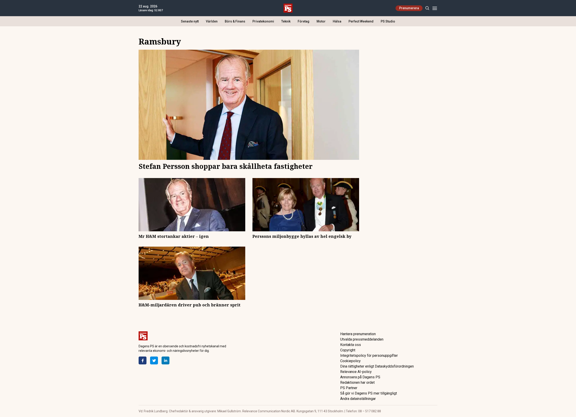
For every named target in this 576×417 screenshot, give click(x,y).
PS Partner (348, 388)
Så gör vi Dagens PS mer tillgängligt (368, 393)
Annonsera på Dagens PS (360, 377)
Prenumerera (409, 8)
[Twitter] (154, 360)
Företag (303, 21)
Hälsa (337, 21)
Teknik (285, 21)
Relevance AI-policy (356, 372)
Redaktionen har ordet (357, 382)
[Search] (427, 8)
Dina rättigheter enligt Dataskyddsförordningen (377, 366)
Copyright (347, 350)
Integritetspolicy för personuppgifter (369, 355)
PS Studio (388, 21)
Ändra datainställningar (358, 399)
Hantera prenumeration (358, 334)
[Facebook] (142, 360)
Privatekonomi (263, 21)
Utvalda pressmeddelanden (361, 339)
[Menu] (434, 8)
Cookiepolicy (350, 361)
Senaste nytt (190, 21)
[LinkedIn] (165, 360)
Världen (212, 21)
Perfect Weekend (361, 21)
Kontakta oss (350, 345)
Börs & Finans (235, 21)
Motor (321, 21)
